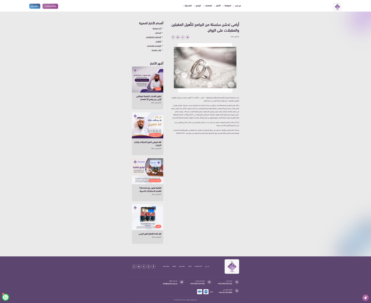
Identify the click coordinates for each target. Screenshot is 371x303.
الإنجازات (158, 32)
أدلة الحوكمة (198, 266)
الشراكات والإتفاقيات (153, 37)
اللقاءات (158, 41)
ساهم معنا (34, 5)
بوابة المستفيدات (50, 5)
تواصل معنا (166, 266)
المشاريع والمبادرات (154, 45)
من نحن (207, 266)
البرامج (174, 266)
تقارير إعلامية (156, 50)
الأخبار (189, 266)
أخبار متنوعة (157, 28)
